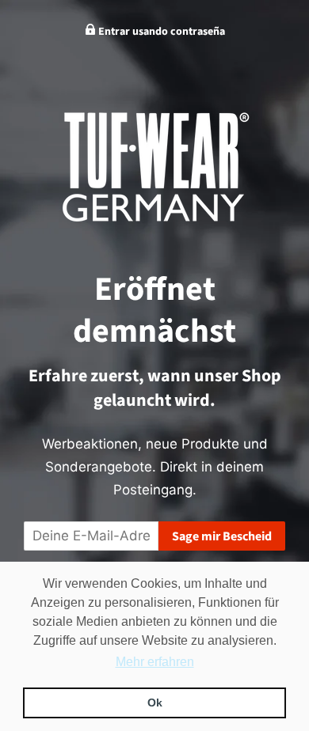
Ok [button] (154, 702)
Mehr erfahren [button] (155, 662)
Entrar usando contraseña (160, 32)
